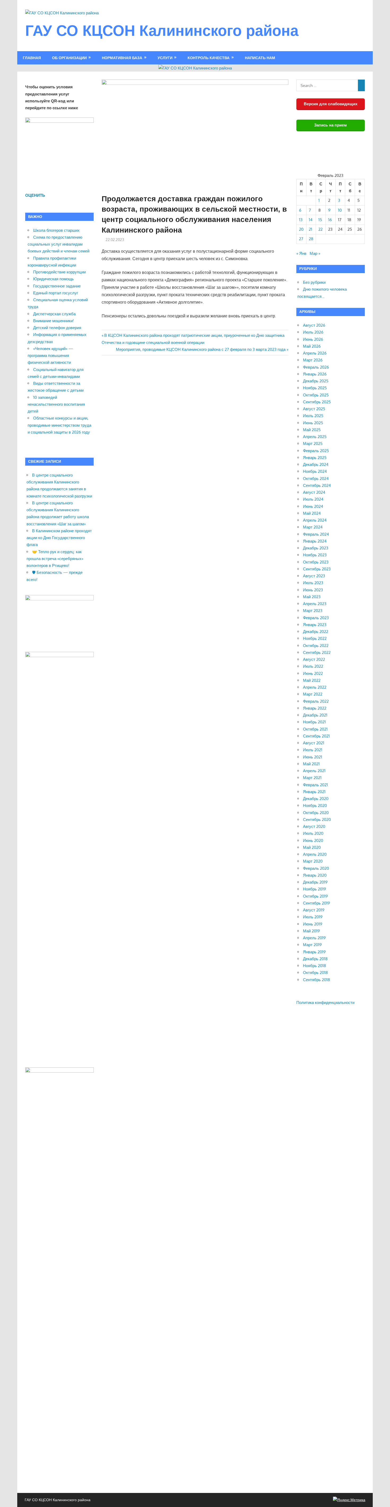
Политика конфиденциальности (325, 1002)
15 (320, 219)
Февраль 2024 (316, 534)
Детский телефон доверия (57, 327)
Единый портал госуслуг (55, 292)
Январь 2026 (315, 374)
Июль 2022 (313, 666)
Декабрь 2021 (315, 715)
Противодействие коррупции (59, 271)
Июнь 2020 (313, 840)
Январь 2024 (315, 541)
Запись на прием (330, 125)
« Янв (301, 253)
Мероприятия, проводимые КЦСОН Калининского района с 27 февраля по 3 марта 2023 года (200, 349)
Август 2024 (314, 492)
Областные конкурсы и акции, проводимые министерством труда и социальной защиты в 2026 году (59, 425)
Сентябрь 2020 (317, 819)
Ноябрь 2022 (315, 638)
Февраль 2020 (316, 868)
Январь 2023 (314, 624)
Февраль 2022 (316, 701)
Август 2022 (314, 659)
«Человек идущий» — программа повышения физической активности (50, 355)
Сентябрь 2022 (317, 652)
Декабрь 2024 (315, 464)
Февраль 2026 (316, 367)
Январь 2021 (314, 791)
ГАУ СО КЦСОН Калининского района (161, 30)
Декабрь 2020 (315, 798)
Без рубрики (314, 282)
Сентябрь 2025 (317, 401)
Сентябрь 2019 (316, 903)
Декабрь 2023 (315, 548)
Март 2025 (313, 443)
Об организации (69, 58)
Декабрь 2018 (315, 958)
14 (311, 219)
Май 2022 (311, 680)
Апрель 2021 (314, 770)
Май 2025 (312, 429)
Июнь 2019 (312, 924)
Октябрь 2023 (315, 562)
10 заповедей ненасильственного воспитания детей (56, 404)
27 (301, 238)
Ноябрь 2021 (314, 721)
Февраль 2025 (316, 450)
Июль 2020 (313, 833)
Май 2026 (312, 346)
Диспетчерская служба (54, 313)
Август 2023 (314, 575)
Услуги (165, 58)
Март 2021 (312, 777)
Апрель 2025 (315, 436)
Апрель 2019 (314, 937)
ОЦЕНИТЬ (35, 195)
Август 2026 (314, 325)
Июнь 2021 (312, 756)
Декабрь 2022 (315, 631)
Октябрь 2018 (315, 972)
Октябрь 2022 (315, 645)
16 (330, 219)
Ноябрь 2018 (314, 965)
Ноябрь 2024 (315, 471)
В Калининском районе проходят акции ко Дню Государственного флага (59, 537)
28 (311, 238)
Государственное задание (57, 286)
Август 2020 (314, 826)
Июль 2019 (313, 916)
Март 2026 (313, 359)
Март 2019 (312, 944)
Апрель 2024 (315, 520)
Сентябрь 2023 (317, 568)
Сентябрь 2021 (316, 736)
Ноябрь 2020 (315, 805)
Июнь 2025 (313, 422)
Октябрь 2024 (316, 478)
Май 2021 (311, 763)
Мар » (315, 253)
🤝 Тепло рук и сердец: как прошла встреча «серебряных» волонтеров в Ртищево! (55, 558)
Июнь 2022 (313, 673)
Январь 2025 (315, 457)
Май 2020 (312, 847)
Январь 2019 (314, 951)
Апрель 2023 (314, 603)
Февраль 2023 (316, 617)
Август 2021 (313, 742)
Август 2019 (313, 909)
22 (320, 229)
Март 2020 (313, 861)
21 (310, 229)
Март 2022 (312, 694)
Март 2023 (312, 610)
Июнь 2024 (313, 506)
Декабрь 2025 (315, 380)
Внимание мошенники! (53, 320)
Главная (32, 58)
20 (301, 229)
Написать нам (260, 58)
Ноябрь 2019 (314, 889)
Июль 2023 (313, 582)
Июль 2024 (313, 499)
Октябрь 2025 (316, 395)
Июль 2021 (312, 749)
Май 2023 (311, 596)
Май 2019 (311, 930)
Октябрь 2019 (315, 896)
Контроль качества (208, 58)
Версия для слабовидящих (330, 104)
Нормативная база (122, 58)
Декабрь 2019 (315, 882)
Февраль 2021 (315, 784)
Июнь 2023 (313, 589)
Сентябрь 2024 (317, 485)
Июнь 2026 (313, 339)
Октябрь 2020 (316, 812)
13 (300, 219)
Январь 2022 (314, 708)
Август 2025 (314, 408)
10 (340, 210)
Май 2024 (312, 513)
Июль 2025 (313, 415)
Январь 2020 (315, 875)
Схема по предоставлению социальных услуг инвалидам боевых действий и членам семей (58, 244)
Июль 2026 (313, 332)
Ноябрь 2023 (315, 554)
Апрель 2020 (315, 854)
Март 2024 (313, 527)
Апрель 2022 (314, 687)
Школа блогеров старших (56, 230)
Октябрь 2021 (315, 729)
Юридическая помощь (53, 278)
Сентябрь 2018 (316, 979)
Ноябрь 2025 (315, 387)
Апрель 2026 (315, 353)
